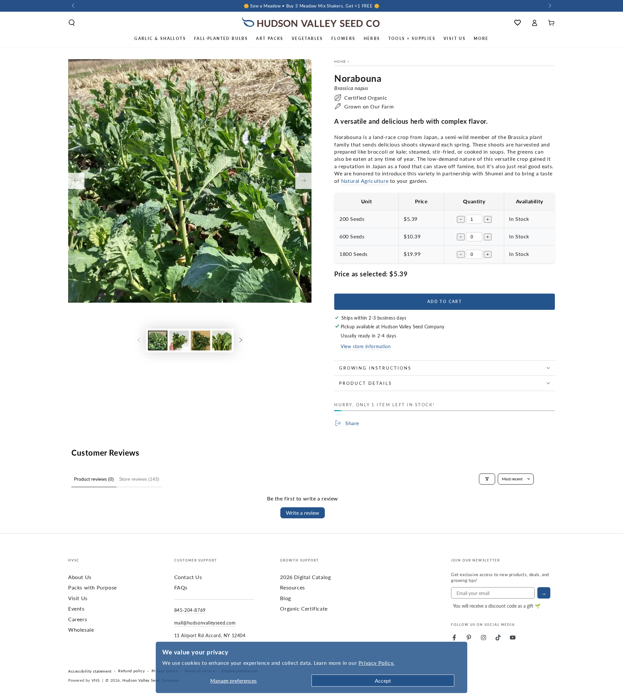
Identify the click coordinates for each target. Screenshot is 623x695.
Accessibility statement (90, 671)
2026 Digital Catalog (305, 577)
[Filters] (487, 479)
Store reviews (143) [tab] (139, 479)
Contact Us (188, 577)
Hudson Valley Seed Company (150, 680)
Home (340, 61)
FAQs (181, 587)
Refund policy (131, 671)
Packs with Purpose (92, 587)
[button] (71, 23)
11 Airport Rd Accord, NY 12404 (210, 635)
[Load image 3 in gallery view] (200, 340)
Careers (77, 619)
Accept (383, 680)
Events (76, 608)
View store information (366, 346)
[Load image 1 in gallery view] (157, 340)
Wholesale (81, 629)
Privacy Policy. (377, 662)
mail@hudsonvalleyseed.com (205, 622)
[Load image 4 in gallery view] (222, 340)
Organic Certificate (303, 608)
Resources (292, 587)
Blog (285, 598)
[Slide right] (549, 6)
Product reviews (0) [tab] (94, 479)
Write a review (302, 512)
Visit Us (78, 598)
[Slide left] (73, 6)
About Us (80, 577)
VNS (96, 680)
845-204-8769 (190, 610)
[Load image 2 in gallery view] (179, 340)
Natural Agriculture (364, 180)
